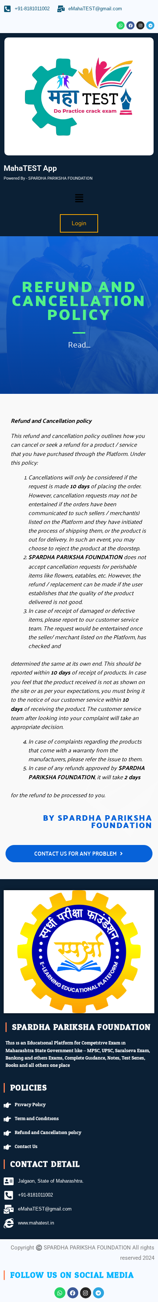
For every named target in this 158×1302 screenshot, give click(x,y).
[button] (79, 198)
